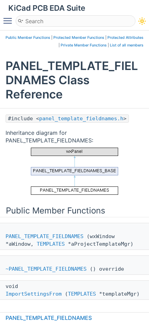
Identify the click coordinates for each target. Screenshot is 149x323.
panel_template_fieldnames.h (81, 118)
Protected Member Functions (78, 37)
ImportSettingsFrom (34, 294)
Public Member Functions (28, 37)
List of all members (126, 45)
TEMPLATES (51, 244)
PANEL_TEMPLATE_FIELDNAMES (45, 236)
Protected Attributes (125, 37)
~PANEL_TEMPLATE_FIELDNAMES (46, 269)
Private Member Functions (84, 45)
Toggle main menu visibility (9, 20)
